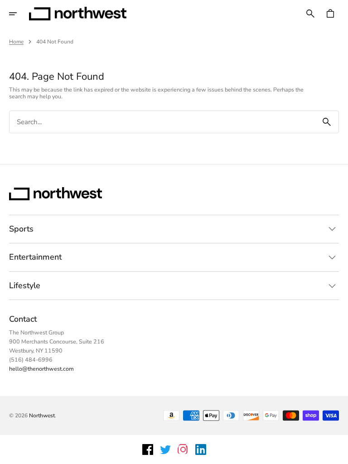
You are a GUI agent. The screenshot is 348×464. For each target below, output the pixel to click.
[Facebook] (147, 449)
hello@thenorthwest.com (41, 368)
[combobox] (162, 122)
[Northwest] (77, 13)
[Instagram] (183, 449)
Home (16, 42)
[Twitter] (165, 449)
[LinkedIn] (200, 449)
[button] (19, 14)
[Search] (326, 122)
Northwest (42, 415)
